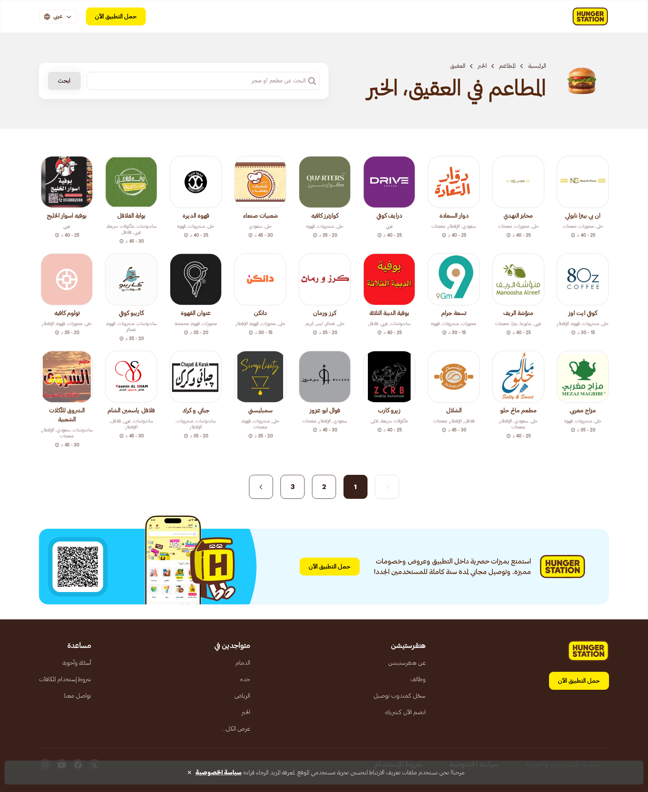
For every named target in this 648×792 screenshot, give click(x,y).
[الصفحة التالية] (261, 487)
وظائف (418, 679)
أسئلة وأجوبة (77, 663)
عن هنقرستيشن (407, 663)
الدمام (243, 663)
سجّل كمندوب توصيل (400, 696)
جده (245, 679)
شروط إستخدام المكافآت (65, 679)
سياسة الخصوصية (218, 773)
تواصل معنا (77, 696)
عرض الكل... (236, 729)
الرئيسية (537, 66)
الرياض (242, 696)
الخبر (482, 66)
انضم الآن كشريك (405, 712)
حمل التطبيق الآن (116, 16)
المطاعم (507, 66)
